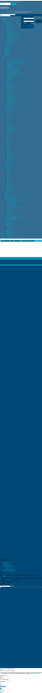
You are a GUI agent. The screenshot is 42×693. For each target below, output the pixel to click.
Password (32, 20)
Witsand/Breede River (10, 214)
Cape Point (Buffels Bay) (11, 209)
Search (14, 3)
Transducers (9, 105)
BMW (8, 170)
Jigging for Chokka (10, 205)
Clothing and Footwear (11, 122)
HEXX (8, 144)
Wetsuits (10, 115)
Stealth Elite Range (7, 36)
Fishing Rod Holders (10, 185)
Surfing (8, 114)
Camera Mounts (9, 151)
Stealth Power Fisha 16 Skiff (11, 42)
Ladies (8, 135)
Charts (5, 106)
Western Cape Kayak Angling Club (8, 570)
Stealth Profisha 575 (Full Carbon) (12, 35)
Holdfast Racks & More (6, 167)
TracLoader (9, 148)
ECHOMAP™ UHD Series (11, 86)
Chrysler (8, 172)
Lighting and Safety (10, 156)
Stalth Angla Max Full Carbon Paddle (13, 75)
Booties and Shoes (10, 126)
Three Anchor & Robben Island (12, 211)
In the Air (8, 163)
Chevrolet (8, 171)
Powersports (9, 164)
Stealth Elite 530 (9, 37)
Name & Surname (3, 675)
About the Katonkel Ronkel (11, 232)
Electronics (4, 84)
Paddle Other (9, 81)
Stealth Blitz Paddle (10, 76)
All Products (6, 165)
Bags (7, 121)
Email (1, 677)
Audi (7, 169)
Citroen (8, 173)
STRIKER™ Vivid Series (11, 87)
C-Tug (8, 141)
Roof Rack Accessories (8, 184)
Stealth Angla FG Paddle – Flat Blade (13, 68)
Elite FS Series (9, 95)
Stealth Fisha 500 (10, 28)
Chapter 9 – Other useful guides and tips (11, 217)
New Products (6, 166)
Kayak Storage (7, 52)
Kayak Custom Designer (6, 562)
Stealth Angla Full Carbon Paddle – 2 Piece (14, 73)
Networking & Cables (10, 101)
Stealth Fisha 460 (10, 27)
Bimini (8, 140)
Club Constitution (10, 229)
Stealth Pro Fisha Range (8, 30)
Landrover (8, 180)
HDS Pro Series (9, 94)
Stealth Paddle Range (8, 64)
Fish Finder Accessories (8, 97)
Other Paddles (6, 82)
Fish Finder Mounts (10, 153)
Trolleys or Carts (7, 54)
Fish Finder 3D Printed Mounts (12, 99)
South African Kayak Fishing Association (9, 569)
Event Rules (9, 233)
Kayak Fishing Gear (10, 127)
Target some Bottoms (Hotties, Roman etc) (14, 207)
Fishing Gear (6, 50)
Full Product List (5, 21)
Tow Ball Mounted (10, 190)
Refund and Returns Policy (9, 565)
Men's (8, 134)
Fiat (7, 176)
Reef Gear (6, 113)
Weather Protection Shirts (11, 129)
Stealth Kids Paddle (10, 65)
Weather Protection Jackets (11, 128)
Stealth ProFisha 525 (10, 32)
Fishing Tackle (6, 51)
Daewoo (8, 174)
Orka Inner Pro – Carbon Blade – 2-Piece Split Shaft (16, 60)
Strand (8, 212)
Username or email (30, 17)
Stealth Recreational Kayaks (9, 45)
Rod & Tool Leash (7, 53)
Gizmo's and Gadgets (8, 108)
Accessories (4, 46)
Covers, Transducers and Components (13, 88)
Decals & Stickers (7, 49)
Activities (8, 133)
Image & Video (4, 220)
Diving (8, 117)
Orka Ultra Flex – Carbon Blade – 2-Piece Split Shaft (16, 62)
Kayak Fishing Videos (8, 221)
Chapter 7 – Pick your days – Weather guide (12, 215)
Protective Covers (10, 102)
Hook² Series (9, 91)
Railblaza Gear (4, 138)
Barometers (8, 109)
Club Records (9, 228)
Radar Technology (10, 104)
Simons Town (9, 210)
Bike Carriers (6, 189)
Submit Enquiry (2, 686)
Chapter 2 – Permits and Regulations (10, 197)
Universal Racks (7, 192)
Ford (7, 177)
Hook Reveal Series (10, 90)
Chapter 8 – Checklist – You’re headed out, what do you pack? (15, 216)
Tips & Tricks (4, 194)
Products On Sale (5, 19)
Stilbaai (8, 213)
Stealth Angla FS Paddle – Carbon (12, 70)
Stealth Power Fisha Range (9, 41)
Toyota (8, 182)
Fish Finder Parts (9, 98)
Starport (8, 145)
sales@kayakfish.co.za (9, 579)
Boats (8, 162)
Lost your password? (30, 25)
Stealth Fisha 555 (10, 29)
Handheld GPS (9, 110)
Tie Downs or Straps (10, 188)
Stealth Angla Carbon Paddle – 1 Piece (13, 71)
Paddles (3, 57)
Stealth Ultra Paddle (10, 67)
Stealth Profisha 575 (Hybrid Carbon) (13, 34)
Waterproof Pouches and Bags (9, 55)
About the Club (9, 226)
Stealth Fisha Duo (10, 40)
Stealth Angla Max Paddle (11, 74)
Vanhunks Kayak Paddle (11, 83)
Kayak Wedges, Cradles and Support (13, 186)
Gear (7, 136)
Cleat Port (8, 142)
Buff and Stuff (9, 125)
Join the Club (9, 227)
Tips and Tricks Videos (8, 222)
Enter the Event (9, 235)
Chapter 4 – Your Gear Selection (10, 199)
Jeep (7, 179)
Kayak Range (4, 22)
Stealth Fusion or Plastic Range (9, 23)
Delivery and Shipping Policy (9, 568)
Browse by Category (8, 149)
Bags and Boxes (7, 48)
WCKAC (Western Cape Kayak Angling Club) (12, 225)
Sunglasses (8, 123)
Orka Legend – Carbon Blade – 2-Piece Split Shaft (15, 63)
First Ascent (6, 132)
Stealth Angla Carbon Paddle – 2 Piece (13, 72)
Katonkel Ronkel (7, 231)
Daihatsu (8, 175)
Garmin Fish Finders (7, 85)
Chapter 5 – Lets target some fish (10, 204)
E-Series (8, 143)
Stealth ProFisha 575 (10, 33)
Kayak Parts (6, 44)
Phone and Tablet (10, 157)
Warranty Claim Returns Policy (9, 566)
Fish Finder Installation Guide (12, 218)
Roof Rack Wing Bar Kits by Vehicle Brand (12, 168)
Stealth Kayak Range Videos (9, 223)
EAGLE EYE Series (10, 93)
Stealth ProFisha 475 (10, 31)
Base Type (8, 150)
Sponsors (8, 236)
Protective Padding (10, 187)
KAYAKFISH (4, 7)
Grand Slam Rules (10, 230)
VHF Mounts (9, 158)
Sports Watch (9, 111)
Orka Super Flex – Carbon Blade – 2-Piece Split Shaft (16, 61)
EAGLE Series (9, 92)
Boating (8, 118)
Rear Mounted (9, 191)
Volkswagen (9, 183)
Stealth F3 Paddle (10, 77)
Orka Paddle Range (7, 58)
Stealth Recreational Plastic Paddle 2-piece (14, 66)
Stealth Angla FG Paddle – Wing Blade (13, 69)
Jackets (8, 131)
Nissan (8, 181)
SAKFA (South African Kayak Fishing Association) (13, 237)
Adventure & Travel (7, 130)
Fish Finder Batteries (10, 100)
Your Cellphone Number (4, 679)
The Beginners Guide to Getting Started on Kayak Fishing (14, 195)
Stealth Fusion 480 (10, 25)
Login (32, 23)
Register (32, 27)
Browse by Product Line (8, 139)
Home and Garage (10, 155)
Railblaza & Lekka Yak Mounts (12, 103)
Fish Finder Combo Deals (6, 18)
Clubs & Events (5, 224)
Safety (3, 56)
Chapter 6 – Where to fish (8, 208)
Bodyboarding (9, 116)
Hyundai (8, 178)
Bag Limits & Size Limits (11, 202)
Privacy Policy (6, 567)
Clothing (3, 112)
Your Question (2, 681)
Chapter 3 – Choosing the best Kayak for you (12, 198)
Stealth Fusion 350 (10, 24)
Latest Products (4, 20)
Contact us (4, 238)
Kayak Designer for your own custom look (11, 43)
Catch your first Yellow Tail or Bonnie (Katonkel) (15, 206)
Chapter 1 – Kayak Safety (8, 196)
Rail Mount (8, 147)
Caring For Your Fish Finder (11, 219)
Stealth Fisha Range (7, 26)
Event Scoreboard (10, 234)
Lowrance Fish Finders (8, 89)
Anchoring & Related (8, 47)
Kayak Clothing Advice (11, 203)
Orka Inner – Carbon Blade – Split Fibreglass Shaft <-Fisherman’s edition (19, 59)
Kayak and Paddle (10, 161)
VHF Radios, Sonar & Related (9, 107)
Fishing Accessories (10, 154)
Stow (7, 146)
